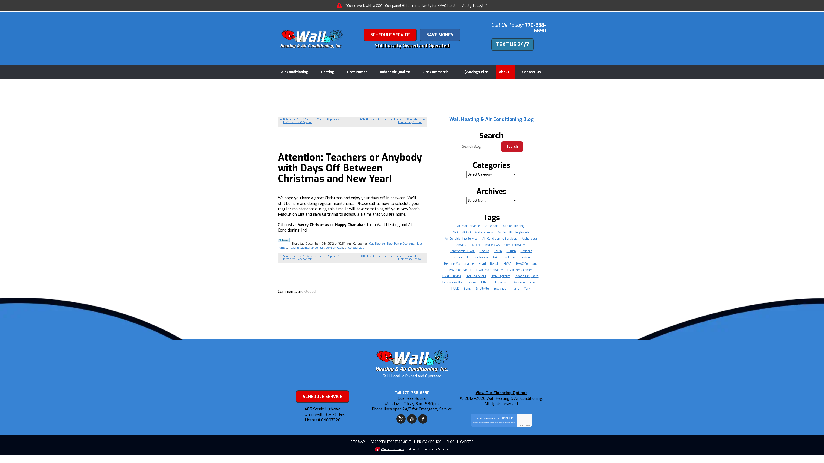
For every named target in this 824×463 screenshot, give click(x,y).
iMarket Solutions (392, 449)
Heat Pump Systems (400, 243)
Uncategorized (354, 248)
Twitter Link (284, 240)
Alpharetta (529, 239)
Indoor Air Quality (527, 276)
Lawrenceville (452, 282)
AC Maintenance (468, 226)
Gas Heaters (377, 243)
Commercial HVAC (462, 251)
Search (512, 146)
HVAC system (500, 276)
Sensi (467, 289)
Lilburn (486, 282)
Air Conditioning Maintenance (473, 232)
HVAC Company (527, 264)
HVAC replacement (520, 270)
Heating (294, 248)
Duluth (511, 251)
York (527, 289)
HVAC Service (451, 276)
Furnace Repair (477, 257)
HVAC (507, 264)
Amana (461, 245)
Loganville (502, 282)
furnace (456, 257)
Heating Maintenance (459, 264)
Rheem (534, 282)
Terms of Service (504, 422)
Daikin (498, 251)
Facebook (422, 419)
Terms (528, 425)
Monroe (519, 282)
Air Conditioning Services (499, 239)
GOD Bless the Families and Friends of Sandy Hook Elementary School (390, 121)
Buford (476, 245)
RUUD (455, 289)
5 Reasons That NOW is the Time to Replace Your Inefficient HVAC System (313, 121)
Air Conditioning (513, 226)
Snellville (482, 289)
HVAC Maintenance (489, 270)
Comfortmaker (514, 245)
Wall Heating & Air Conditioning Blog (491, 119)
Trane (515, 289)
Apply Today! (472, 5)
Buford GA (492, 245)
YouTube (412, 419)
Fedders (526, 251)
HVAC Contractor (460, 270)
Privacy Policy (489, 422)
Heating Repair (489, 264)
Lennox (471, 282)
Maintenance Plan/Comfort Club (321, 248)
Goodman (508, 257)
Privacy (521, 425)
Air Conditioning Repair (513, 232)
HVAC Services (476, 276)
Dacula (484, 251)
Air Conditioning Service (461, 239)
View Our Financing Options (501, 392)
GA (495, 257)
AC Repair (491, 226)
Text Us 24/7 (512, 44)
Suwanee (500, 289)
